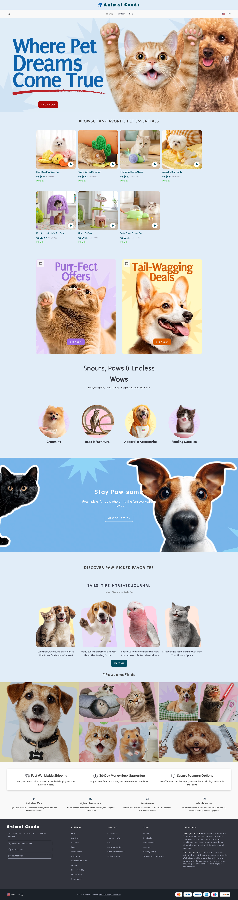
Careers (75, 842)
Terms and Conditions (153, 856)
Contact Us (112, 833)
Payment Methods (116, 851)
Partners (75, 865)
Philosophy (76, 874)
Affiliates (75, 856)
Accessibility (116, 895)
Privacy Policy (149, 851)
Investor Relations (80, 860)
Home (146, 833)
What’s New (148, 842)
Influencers (76, 851)
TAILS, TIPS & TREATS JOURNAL (118, 585)
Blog (131, 14)
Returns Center (114, 847)
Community (76, 879)
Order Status (113, 856)
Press (74, 847)
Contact (121, 14)
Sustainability (77, 870)
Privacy (107, 895)
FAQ (109, 842)
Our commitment (191, 852)
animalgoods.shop (192, 833)
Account (147, 847)
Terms (101, 895)
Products (147, 838)
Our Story (75, 838)
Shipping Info (113, 838)
